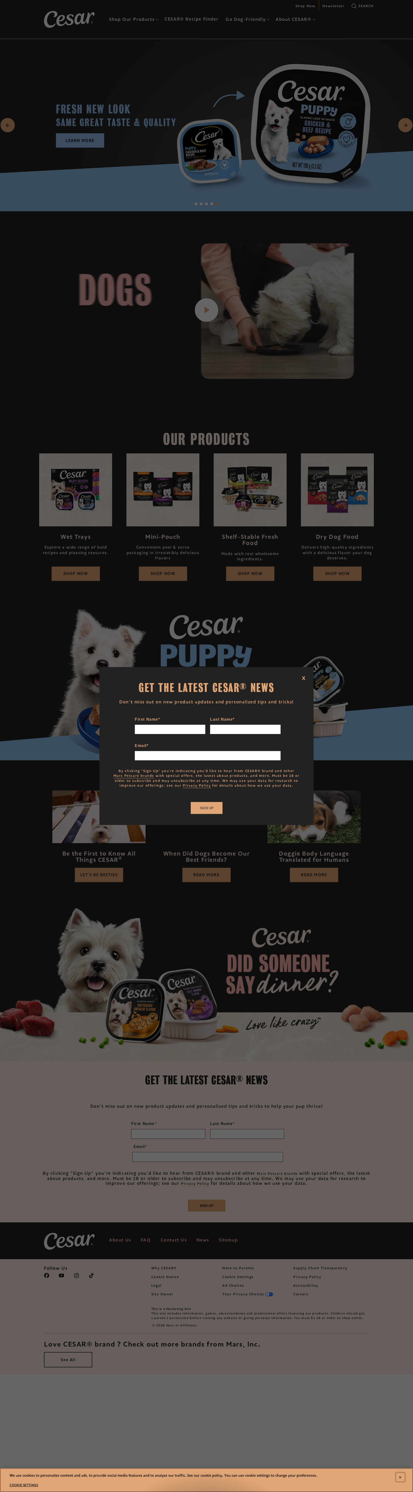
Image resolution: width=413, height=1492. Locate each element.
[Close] (400, 1477)
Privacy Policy (197, 785)
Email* (142, 746)
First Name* (147, 719)
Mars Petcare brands (134, 776)
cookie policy (211, 1475)
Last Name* (222, 719)
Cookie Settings (24, 1485)
